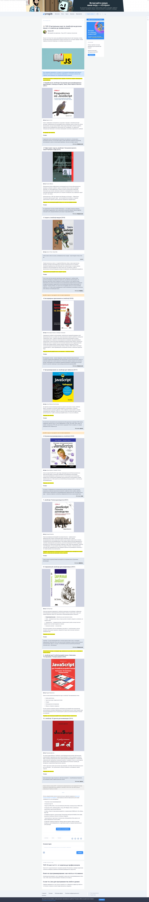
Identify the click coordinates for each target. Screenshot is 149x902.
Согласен (102, 899)
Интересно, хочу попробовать (63, 828)
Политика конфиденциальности (72, 893)
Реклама (50, 893)
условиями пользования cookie (49, 900)
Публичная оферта (59, 893)
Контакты (44, 895)
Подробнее (91, 54)
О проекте (44, 893)
